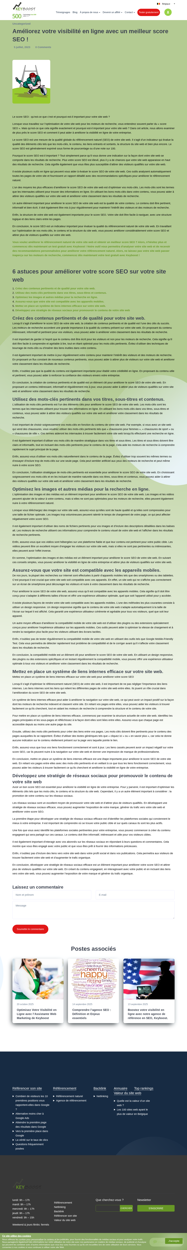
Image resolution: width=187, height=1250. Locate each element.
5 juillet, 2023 (22, 47)
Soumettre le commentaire (30, 929)
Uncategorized (21, 23)
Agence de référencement (71, 1100)
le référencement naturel (57, 684)
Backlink (100, 1088)
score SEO (22, 116)
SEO (15, 128)
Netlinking (102, 1096)
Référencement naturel (69, 1096)
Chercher (126, 1208)
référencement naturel (89, 139)
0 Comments (43, 47)
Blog (75, 12)
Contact (129, 12)
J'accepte (173, 1241)
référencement (116, 226)
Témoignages (63, 12)
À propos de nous (89, 12)
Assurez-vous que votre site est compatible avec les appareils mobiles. (59, 301)
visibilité (93, 132)
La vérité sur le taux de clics (31, 1139)
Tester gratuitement (149, 12)
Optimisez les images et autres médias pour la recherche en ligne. (56, 297)
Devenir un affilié (111, 12)
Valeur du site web (127, 1093)
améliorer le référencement (154, 175)
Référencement (64, 1088)
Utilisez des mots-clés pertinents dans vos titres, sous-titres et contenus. (61, 292)
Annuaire (120, 1088)
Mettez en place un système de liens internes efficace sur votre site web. (60, 305)
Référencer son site (27, 1088)
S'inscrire (156, 1208)
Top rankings (143, 1088)
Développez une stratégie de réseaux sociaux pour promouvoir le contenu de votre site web (72, 310)
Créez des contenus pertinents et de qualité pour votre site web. (55, 288)
